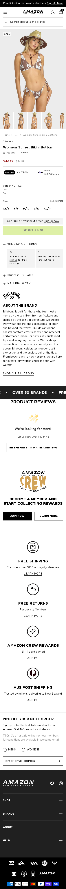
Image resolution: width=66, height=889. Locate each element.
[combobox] (33, 22)
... (16, 135)
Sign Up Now (55, 3)
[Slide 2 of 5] (20, 120)
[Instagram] (61, 783)
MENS (12, 749)
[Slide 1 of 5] (6, 120)
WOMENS (33, 749)
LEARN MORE (33, 574)
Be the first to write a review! (33, 447)
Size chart (56, 201)
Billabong (8, 141)
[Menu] (5, 12)
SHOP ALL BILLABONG (18, 373)
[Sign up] (59, 761)
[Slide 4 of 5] (48, 120)
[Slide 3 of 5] (34, 120)
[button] (53, 12)
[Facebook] (52, 783)
